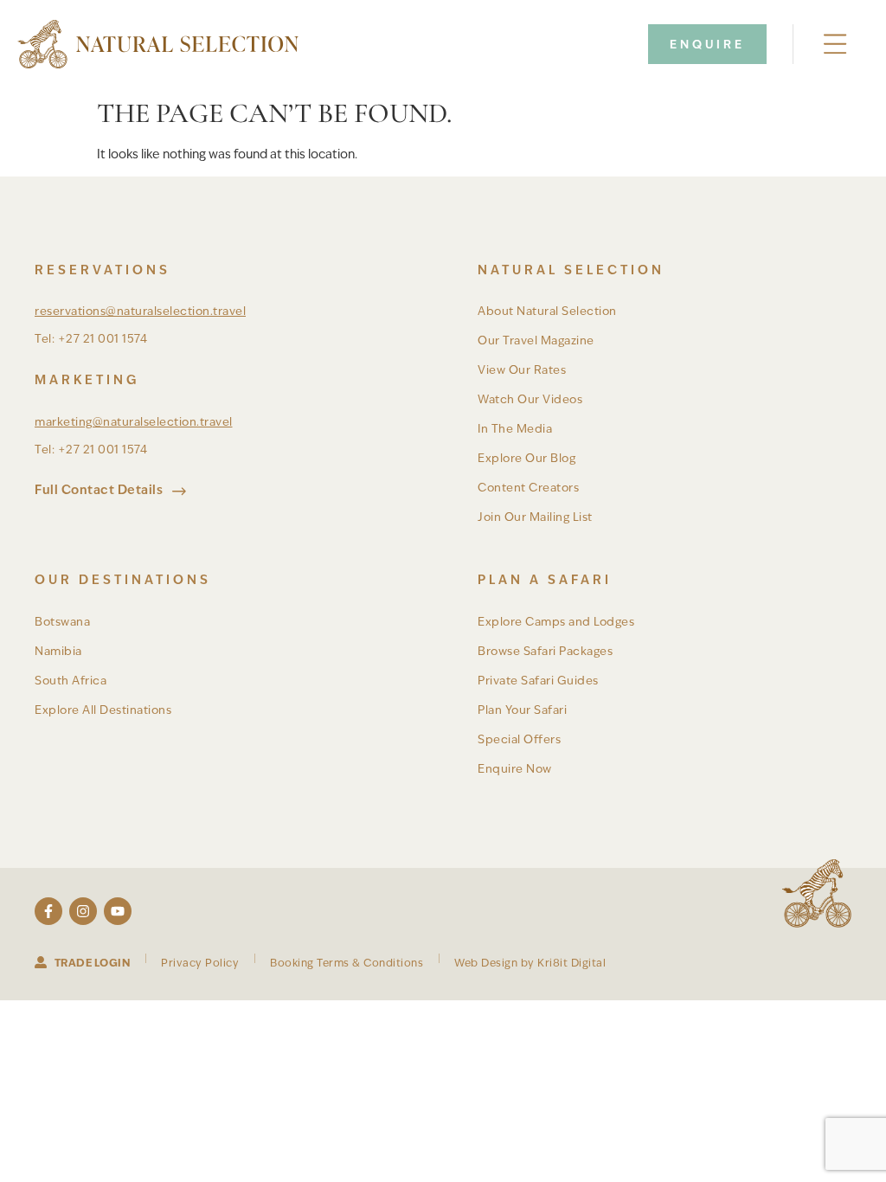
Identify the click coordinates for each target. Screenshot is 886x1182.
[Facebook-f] (48, 911)
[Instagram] (83, 911)
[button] (835, 44)
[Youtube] (118, 911)
